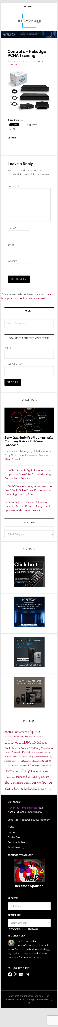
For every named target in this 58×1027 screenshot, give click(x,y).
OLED (17, 771)
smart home (18, 783)
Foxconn (39, 753)
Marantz (35, 766)
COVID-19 (34, 748)
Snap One (36, 783)
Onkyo (26, 771)
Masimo (45, 765)
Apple (35, 731)
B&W (22, 737)
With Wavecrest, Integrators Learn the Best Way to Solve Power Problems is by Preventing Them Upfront (28, 490)
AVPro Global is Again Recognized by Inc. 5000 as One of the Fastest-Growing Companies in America (27, 474)
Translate (33, 928)
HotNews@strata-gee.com (35, 819)
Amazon (24, 732)
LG (30, 765)
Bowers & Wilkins (34, 736)
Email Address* (13, 364)
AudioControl (11, 736)
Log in (11, 832)
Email (11, 244)
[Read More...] (12, 459)
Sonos (47, 782)
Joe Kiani (23, 765)
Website (12, 261)
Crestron (47, 748)
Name (12, 228)
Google (31, 756)
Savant (45, 776)
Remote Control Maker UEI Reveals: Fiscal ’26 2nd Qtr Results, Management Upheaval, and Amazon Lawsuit (27, 506)
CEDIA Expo (30, 742)
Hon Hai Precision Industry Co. (28, 761)
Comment (14, 186)
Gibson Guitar (19, 756)
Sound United (24, 788)
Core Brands (21, 748)
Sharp (8, 782)
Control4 (9, 748)
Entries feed (14, 837)
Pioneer (20, 776)
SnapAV (27, 783)
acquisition (11, 731)
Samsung (33, 777)
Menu (31, 6)
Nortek (9, 771)
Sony (8, 788)
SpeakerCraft (39, 789)
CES (44, 742)
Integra (15, 766)
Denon (7, 752)
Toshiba (48, 789)
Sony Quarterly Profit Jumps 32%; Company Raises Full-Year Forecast (28, 441)
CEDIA (11, 742)
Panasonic (37, 771)
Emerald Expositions (23, 752)
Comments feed (17, 842)
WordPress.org (16, 847)
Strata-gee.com (29, 21)
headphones (41, 757)
